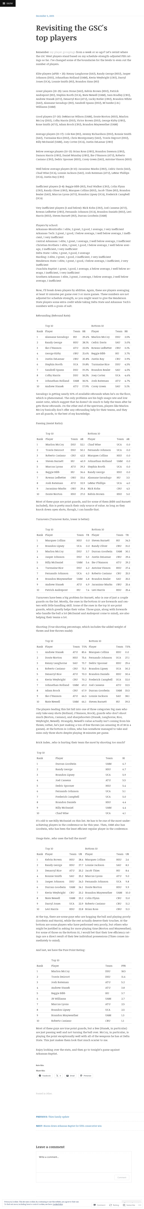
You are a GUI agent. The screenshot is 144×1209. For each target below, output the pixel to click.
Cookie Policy (58, 1204)
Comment (121, 1177)
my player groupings (63, 52)
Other (49, 1093)
